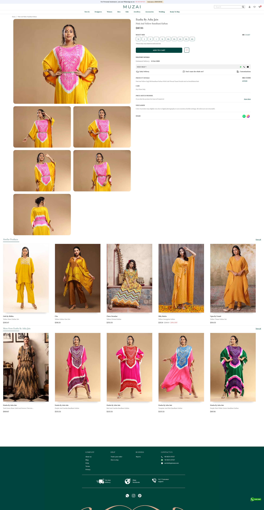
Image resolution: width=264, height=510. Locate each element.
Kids (127, 12)
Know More (247, 99)
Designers (98, 12)
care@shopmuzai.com (171, 463)
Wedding (162, 12)
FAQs (87, 463)
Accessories (150, 12)
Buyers (138, 457)
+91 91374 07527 (169, 457)
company (89, 452)
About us (88, 457)
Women (109, 12)
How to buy (115, 460)
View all (258, 239)
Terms (87, 466)
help (113, 452)
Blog (86, 460)
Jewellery (137, 12)
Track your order (116, 457)
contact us (166, 452)
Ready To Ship (175, 12)
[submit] (186, 50)
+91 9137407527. (140, 2)
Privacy (87, 469)
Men (118, 12)
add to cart (159, 50)
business (140, 452)
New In (87, 12)
